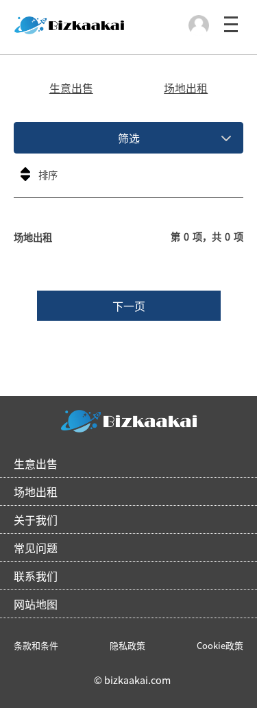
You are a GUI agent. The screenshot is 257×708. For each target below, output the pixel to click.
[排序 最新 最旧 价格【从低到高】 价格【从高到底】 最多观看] (128, 179)
